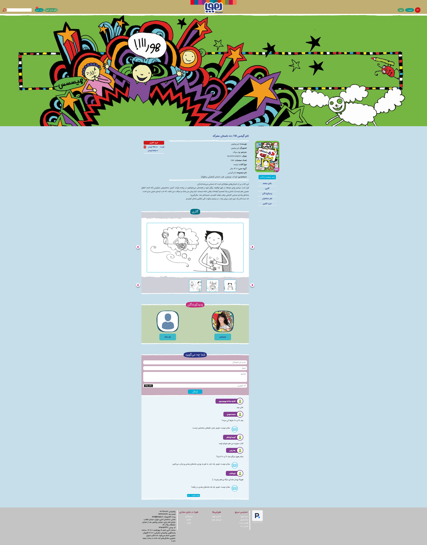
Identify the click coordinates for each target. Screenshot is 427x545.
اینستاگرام (188, 516)
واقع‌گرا (204, 176)
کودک (235, 176)
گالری (267, 188)
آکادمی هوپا (216, 516)
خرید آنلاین (267, 203)
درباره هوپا (244, 516)
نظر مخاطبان (267, 198)
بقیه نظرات (195, 495)
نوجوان (228, 176)
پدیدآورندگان (267, 193)
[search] (4, 10)
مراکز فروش (244, 519)
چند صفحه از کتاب (267, 177)
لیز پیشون (235, 144)
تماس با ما (244, 526)
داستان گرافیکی (214, 176)
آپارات (189, 523)
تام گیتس (232, 172)
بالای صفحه (267, 183)
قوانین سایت (243, 523)
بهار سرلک (236, 152)
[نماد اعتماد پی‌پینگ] (257, 516)
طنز (223, 176)
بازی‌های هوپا (217, 519)
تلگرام (189, 519)
